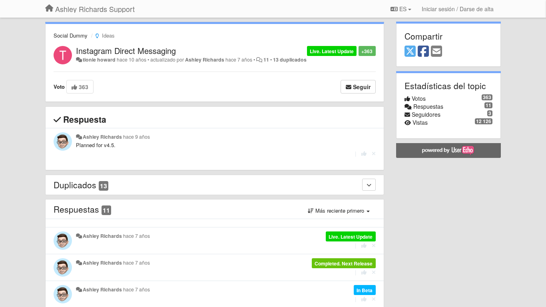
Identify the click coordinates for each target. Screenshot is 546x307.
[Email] (436, 51)
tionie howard (99, 59)
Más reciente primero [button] (340, 210)
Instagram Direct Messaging (126, 50)
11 (266, 59)
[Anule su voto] (374, 153)
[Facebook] (423, 51)
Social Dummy (71, 35)
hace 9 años (136, 136)
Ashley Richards (204, 59)
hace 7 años (136, 235)
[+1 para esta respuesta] (364, 153)
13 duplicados (290, 59)
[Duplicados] (369, 185)
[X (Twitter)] (410, 51)
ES (403, 9)
